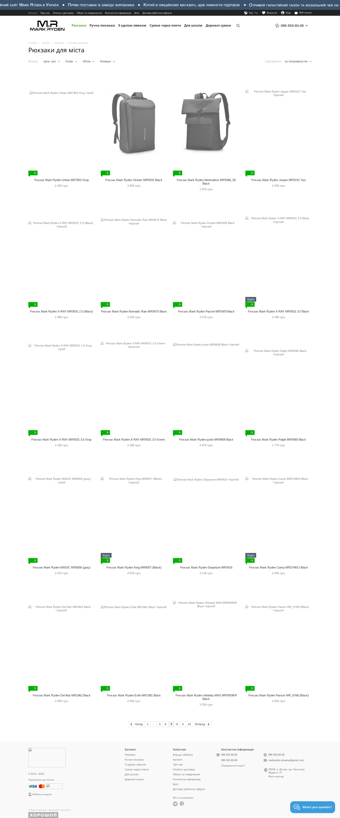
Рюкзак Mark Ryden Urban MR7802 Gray (61, 180)
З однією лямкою (132, 25)
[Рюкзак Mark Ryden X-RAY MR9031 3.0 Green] (134, 382)
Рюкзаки (79, 25)
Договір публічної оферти (157, 13)
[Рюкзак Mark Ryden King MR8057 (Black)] (134, 510)
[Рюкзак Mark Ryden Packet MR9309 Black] (206, 254)
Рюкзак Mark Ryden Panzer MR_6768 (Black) (278, 695)
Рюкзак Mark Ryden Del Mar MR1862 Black (62, 695)
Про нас (45, 13)
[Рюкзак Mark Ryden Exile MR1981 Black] (134, 638)
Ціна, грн (49, 61)
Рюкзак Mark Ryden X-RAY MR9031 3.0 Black (278, 311)
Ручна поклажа (102, 25)
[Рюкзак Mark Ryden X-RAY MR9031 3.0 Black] (278, 254)
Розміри (105, 61)
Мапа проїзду (276, 776)
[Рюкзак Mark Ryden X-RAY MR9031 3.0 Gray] (61, 382)
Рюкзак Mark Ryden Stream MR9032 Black (133, 180)
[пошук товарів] (238, 25)
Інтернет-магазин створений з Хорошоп (49, 810)
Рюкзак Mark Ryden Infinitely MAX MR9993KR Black (206, 697)
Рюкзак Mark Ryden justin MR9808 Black (206, 439)
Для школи (193, 25)
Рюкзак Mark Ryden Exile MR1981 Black (134, 695)
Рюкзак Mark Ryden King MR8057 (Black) (134, 567)
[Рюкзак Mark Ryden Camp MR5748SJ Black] (278, 510)
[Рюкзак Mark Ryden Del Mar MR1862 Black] (61, 638)
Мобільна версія (42, 794)
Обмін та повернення (89, 13)
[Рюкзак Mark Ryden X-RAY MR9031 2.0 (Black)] (61, 254)
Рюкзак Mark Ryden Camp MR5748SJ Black (278, 567)
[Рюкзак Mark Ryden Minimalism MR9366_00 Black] (206, 122)
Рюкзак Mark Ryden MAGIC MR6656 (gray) (62, 567)
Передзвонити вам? (233, 765)
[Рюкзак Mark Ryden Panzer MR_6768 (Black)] (278, 638)
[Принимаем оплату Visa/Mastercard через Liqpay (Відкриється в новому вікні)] (37, 786)
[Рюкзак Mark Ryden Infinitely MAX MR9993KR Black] (206, 638)
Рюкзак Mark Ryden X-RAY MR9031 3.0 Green (134, 439)
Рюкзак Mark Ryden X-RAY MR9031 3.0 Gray (61, 439)
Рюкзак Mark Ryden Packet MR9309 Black (206, 311)
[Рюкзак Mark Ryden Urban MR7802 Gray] (61, 122)
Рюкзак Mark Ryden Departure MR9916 (206, 567)
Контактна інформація (118, 13)
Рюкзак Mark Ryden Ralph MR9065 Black (278, 439)
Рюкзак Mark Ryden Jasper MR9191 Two (278, 180)
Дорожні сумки (218, 25)
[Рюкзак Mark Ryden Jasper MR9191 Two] (278, 122)
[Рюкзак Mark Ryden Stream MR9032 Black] (134, 122)
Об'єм (86, 61)
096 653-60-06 (292, 25)
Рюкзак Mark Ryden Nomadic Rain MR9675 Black (134, 311)
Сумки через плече (165, 25)
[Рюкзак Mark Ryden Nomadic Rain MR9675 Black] (134, 254)
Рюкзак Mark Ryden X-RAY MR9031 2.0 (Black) (61, 311)
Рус (256, 13)
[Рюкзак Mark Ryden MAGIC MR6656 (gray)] (61, 510)
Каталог (32, 13)
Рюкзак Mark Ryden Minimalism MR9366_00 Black (206, 181)
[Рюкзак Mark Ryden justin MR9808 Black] (206, 382)
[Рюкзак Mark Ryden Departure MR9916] (206, 510)
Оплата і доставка (63, 13)
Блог (137, 13)
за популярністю (296, 61)
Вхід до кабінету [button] (183, 754)
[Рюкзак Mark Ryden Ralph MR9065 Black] (278, 382)
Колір (69, 61)
